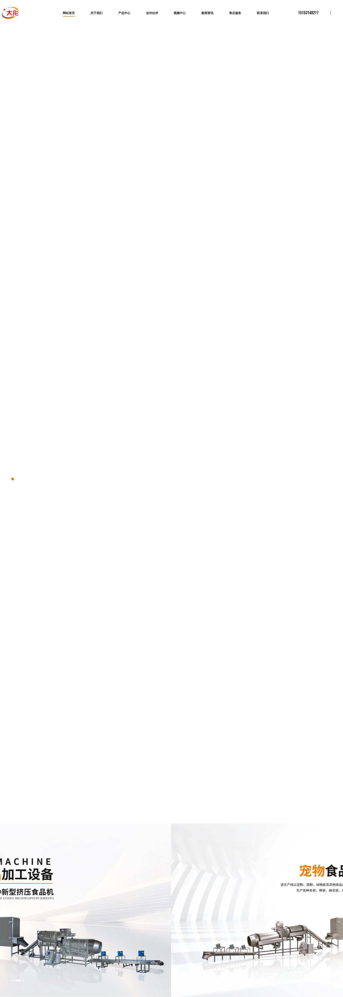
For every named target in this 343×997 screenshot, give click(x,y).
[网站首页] (10, 13)
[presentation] (320, 980)
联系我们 (263, 13)
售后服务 (235, 13)
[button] (13, 980)
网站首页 (69, 13)
